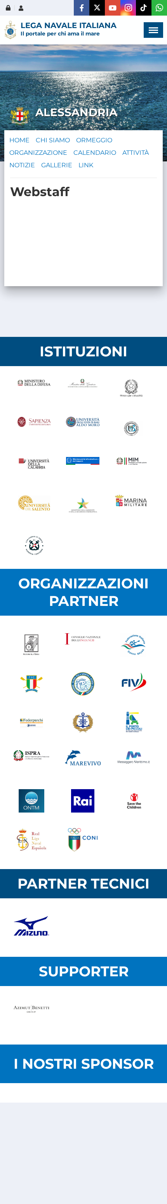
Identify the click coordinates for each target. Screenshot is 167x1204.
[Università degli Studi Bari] (82, 428)
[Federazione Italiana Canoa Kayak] (134, 644)
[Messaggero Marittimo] (134, 761)
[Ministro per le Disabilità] (131, 389)
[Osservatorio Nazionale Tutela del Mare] (31, 800)
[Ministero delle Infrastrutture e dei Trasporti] (82, 467)
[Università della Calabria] (34, 467)
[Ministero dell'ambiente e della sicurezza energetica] (82, 506)
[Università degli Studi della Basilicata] (131, 428)
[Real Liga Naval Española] (31, 839)
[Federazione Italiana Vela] (134, 683)
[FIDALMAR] (82, 722)
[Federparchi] (31, 722)
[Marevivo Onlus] (82, 761)
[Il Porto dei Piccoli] (134, 722)
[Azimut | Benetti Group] (31, 1015)
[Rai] (82, 800)
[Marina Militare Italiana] (131, 506)
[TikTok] (143, 8)
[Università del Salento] (34, 506)
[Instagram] (128, 8)
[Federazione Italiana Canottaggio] (31, 683)
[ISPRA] (31, 761)
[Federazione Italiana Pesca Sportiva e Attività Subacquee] (82, 683)
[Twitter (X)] (97, 8)
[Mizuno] (31, 927)
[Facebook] (81, 8)
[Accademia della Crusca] (31, 644)
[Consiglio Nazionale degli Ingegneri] (82, 644)
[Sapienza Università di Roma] (34, 428)
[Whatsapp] (159, 8)
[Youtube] (112, 8)
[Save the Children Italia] (134, 800)
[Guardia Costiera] (34, 545)
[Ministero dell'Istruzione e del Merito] (131, 467)
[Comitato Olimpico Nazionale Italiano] (82, 839)
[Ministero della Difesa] (34, 389)
